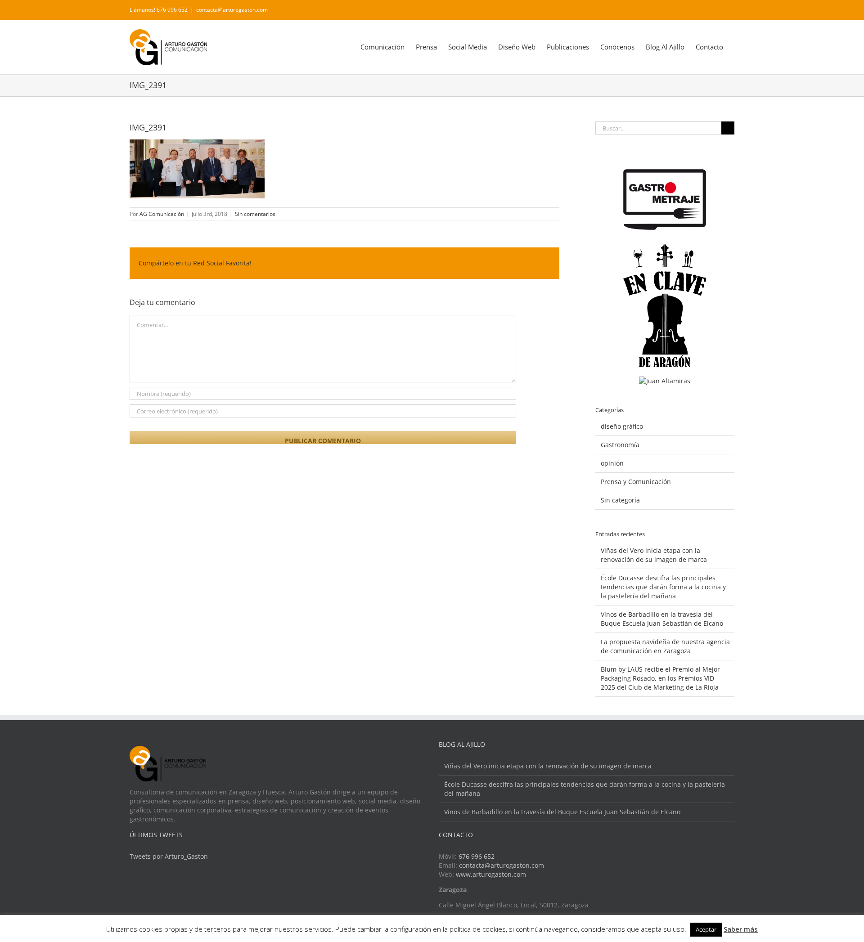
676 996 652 (477, 856)
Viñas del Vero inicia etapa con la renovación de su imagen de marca (654, 555)
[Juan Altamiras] (664, 381)
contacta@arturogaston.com (232, 9)
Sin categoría (620, 500)
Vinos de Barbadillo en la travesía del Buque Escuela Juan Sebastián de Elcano (662, 619)
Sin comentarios (255, 214)
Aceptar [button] (706, 929)
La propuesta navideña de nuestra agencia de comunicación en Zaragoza (665, 646)
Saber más (741, 928)
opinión (612, 463)
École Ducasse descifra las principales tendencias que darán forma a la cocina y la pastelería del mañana (663, 587)
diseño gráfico (622, 426)
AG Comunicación (162, 214)
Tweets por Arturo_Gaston (169, 856)
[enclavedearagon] (664, 248)
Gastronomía (620, 444)
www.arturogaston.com (491, 874)
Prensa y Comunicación (636, 481)
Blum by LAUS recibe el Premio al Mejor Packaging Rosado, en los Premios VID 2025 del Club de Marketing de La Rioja (660, 678)
